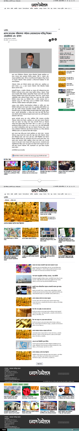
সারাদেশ (20, 8)
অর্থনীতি (31, 8)
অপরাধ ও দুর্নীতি (61, 8)
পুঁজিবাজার (7, 200)
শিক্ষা (48, 8)
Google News (36, 155)
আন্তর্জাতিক (36, 8)
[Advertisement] (39, 19)
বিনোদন (45, 8)
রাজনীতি (15, 8)
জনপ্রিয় (72, 46)
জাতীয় (12, 8)
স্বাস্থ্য (51, 8)
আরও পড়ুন (8, 159)
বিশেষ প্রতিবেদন (26, 8)
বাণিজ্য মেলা (13, 200)
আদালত (54, 8)
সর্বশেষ (8, 8)
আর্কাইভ (62, 0)
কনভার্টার (56, 0)
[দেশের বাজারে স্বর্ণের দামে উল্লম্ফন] (62, 73)
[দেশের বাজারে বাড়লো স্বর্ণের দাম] (62, 85)
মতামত (66, 8)
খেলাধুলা (40, 8)
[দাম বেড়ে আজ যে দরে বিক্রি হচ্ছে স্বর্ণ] (62, 79)
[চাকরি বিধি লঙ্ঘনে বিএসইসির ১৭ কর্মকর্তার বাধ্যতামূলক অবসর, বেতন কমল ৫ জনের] (62, 91)
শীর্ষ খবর (61, 46)
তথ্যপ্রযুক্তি (15, 384)
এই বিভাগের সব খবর (67, 109)
